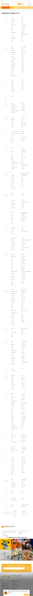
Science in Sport (13, 397)
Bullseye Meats (13, 75)
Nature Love (23, 299)
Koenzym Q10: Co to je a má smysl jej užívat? (5, 583)
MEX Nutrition (23, 263)
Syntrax (12, 429)
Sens (22, 401)
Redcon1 (12, 379)
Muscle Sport (23, 277)
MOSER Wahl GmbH (14, 271)
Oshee (22, 334)
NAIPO (12, 289)
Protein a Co (23, 356)
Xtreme (12, 493)
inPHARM (12, 202)
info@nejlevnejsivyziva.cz (16, 577)
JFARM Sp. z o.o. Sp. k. (24, 219)
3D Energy (14, 511)
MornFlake (22, 269)
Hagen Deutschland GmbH (25, 173)
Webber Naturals (23, 479)
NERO (12, 306)
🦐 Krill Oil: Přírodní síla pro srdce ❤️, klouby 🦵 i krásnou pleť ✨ (6, 588)
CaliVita (22, 80)
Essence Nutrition (23, 123)
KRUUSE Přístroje (23, 231)
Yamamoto (22, 498)
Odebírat (26, 568)
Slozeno (12, 408)
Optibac (22, 330)
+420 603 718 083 (24, 577)
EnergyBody (13, 119)
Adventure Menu (23, 24)
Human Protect (13, 188)
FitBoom (12, 135)
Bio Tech (22, 56)
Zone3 (12, 506)
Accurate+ (22, 19)
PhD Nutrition (23, 344)
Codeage (22, 87)
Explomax (12, 126)
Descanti (22, 103)
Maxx (12, 261)
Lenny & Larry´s (13, 243)
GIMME (12, 155)
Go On (22, 155)
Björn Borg (12, 62)
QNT (22, 368)
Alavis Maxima (23, 26)
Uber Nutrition (13, 446)
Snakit (22, 410)
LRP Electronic (13, 249)
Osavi (12, 334)
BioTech (22, 58)
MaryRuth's (23, 258)
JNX (11, 221)
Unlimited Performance (14, 450)
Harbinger (12, 175)
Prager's (12, 348)
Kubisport (12, 233)
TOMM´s (12, 438)
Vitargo (22, 468)
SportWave (12, 416)
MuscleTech (23, 279)
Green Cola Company (14, 166)
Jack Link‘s (12, 212)
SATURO (22, 395)
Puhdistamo (13, 360)
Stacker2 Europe (23, 418)
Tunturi (22, 442)
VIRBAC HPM (23, 461)
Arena (22, 38)
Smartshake (23, 408)
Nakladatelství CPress (24, 289)
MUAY (12, 275)
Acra (22, 21)
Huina (22, 186)
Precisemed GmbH (13, 350)
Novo (22, 312)
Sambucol (12, 393)
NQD (22, 314)
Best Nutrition (23, 52)
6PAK (14, 513)
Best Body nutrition (14, 52)
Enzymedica (13, 121)
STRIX (12, 422)
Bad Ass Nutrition (23, 46)
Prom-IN (22, 354)
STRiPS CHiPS (23, 420)
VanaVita (12, 457)
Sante (12, 395)
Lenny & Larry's (23, 243)
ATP (22, 40)
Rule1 (12, 386)
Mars (12, 258)
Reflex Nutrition (23, 379)
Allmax (12, 30)
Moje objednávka (14, 589)
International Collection (24, 202)
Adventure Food (13, 24)
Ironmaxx (22, 205)
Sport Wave (23, 414)
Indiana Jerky (23, 200)
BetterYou (22, 54)
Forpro (22, 139)
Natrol (22, 295)
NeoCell (22, 304)
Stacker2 (12, 418)
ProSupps (12, 356)
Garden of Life (23, 149)
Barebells (12, 48)
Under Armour (13, 448)
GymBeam (12, 168)
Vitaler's (22, 466)
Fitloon (12, 137)
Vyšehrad (12, 474)
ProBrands (22, 352)
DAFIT (12, 103)
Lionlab (12, 247)
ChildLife (22, 195)
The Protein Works (24, 436)
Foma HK (12, 139)
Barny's (22, 48)
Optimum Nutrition (13, 332)
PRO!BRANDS (13, 352)
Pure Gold (12, 362)
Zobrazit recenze (11, 527)
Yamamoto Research (14, 500)
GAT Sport (12, 151)
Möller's (12, 269)
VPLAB (12, 472)
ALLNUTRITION (13, 32)
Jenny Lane (12, 219)
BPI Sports (12, 71)
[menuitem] (6, 8)
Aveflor (12, 42)
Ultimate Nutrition (23, 446)
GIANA (22, 153)
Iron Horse (12, 205)
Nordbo (22, 308)
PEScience (12, 344)
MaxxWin (22, 261)
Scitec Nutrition (23, 397)
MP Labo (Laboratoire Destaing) (25, 271)
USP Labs (22, 452)
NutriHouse (23, 320)
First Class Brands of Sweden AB (16, 133)
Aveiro (22, 42)
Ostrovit (12, 336)
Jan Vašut (12, 217)
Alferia (12, 28)
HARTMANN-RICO (24, 175)
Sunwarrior (23, 422)
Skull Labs (22, 406)
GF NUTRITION (23, 151)
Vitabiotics (12, 464)
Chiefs (12, 195)
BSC (11, 73)
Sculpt (12, 399)
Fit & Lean (22, 133)
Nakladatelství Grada (14, 291)
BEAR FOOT (13, 50)
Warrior (12, 479)
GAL (11, 149)
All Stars (22, 28)
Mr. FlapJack (13, 273)
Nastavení (9, 593)
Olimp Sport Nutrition (24, 328)
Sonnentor (22, 412)
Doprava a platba (14, 587)
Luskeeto (22, 249)
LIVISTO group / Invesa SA (25, 247)
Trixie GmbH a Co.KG (14, 442)
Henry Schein (13, 181)
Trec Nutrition (23, 440)
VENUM (22, 459)
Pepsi (12, 342)
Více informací (10, 592)
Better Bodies (13, 54)
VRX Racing (23, 472)
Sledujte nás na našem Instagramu (17, 537)
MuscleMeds (13, 279)
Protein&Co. (23, 358)
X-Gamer (12, 491)
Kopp (22, 229)
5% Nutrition (24, 511)
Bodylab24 (12, 67)
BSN (22, 73)
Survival (22, 424)
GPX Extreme (13, 161)
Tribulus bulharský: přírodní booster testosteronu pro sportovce (5, 586)
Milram (22, 265)
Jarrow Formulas (23, 217)
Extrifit (22, 126)
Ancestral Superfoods (24, 34)
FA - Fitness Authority (14, 131)
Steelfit (12, 420)
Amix (12, 34)
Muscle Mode (13, 277)
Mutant (12, 281)
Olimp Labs (12, 328)
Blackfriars (22, 62)
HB (21, 177)
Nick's (22, 306)
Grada (22, 161)
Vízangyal (22, 470)
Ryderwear (12, 388)
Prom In (12, 354)
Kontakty (13, 588)
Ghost (12, 153)
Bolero (12, 69)
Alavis (12, 26)
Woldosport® (13, 486)
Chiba (22, 193)
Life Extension (13, 245)
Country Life (13, 89)
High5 (22, 181)
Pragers (22, 348)
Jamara (12, 215)
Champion (12, 193)
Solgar (12, 412)
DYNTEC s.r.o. (13, 112)
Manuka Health (23, 256)
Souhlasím (27, 594)
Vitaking (22, 464)
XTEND (22, 491)
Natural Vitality (13, 299)
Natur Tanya (13, 297)
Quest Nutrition (13, 370)
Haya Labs (12, 177)
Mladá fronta (23, 267)
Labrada (22, 238)
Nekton (12, 304)
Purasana (22, 360)
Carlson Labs (23, 82)
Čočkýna (12, 96)
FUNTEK (22, 141)
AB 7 (12, 17)
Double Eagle (13, 108)
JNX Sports (22, 221)
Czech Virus (13, 91)
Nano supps (23, 293)
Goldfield (12, 159)
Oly (11, 330)
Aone (22, 36)
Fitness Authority (23, 137)
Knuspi (22, 227)
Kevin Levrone (13, 227)
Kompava (12, 229)
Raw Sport (12, 377)
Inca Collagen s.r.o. (13, 200)
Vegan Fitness (23, 457)
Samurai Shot (23, 393)
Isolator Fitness (13, 207)
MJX (11, 267)
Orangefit (22, 332)
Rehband (12, 381)
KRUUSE (12, 231)
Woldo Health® (13, 484)
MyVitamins (12, 284)
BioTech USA (13, 60)
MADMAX (22, 254)
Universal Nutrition (24, 448)
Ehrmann (12, 117)
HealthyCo (12, 179)
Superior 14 (13, 424)
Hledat (19, 4)
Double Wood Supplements (15, 110)
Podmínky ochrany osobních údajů (15, 585)
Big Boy (12, 56)
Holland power (13, 186)
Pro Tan (22, 350)
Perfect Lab (23, 342)
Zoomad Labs (23, 506)
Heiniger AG (23, 179)
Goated (12, 157)
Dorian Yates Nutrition (14, 106)
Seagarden (22, 399)
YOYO (22, 500)
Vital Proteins (13, 466)
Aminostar (22, 32)
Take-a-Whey (23, 434)
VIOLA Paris (13, 461)
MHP (12, 265)
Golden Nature (23, 157)
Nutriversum (23, 322)
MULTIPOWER (23, 275)
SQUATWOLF (23, 416)
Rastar (22, 375)
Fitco (22, 135)
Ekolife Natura (23, 117)
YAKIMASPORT (13, 498)
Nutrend (12, 318)
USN (11, 452)
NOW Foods (13, 314)
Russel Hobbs (23, 386)
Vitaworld (12, 470)
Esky (22, 121)
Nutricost (12, 320)
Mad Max (12, 254)
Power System (23, 346)
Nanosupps (12, 295)
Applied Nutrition (13, 38)
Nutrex (22, 318)
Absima (22, 17)
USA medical (23, 450)
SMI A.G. (12, 410)
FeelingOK (22, 131)
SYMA (22, 427)
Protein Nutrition (13, 358)
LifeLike (22, 245)
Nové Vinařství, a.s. (24, 310)
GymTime (22, 168)
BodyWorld (23, 67)
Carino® (12, 82)
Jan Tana (22, 215)
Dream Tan (22, 110)
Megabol (12, 263)
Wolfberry (22, 486)
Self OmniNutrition (13, 401)
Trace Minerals (23, 438)
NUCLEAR (12, 316)
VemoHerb (12, 459)
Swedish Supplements (14, 427)
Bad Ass (12, 46)
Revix (22, 381)
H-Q (11, 173)
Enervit (22, 119)
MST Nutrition (23, 273)
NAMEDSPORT (13, 293)
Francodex (12, 141)
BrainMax (22, 71)
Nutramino (22, 316)
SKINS (12, 406)
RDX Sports (23, 377)
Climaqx (12, 87)
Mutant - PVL (23, 281)
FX (11, 143)
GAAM (12, 147)
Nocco (12, 308)
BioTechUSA (23, 60)
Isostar (22, 207)
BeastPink (22, 50)
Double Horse (23, 108)
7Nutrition (14, 515)
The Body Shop (13, 436)
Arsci (12, 40)
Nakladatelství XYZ (24, 291)
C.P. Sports (12, 80)
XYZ (21, 493)
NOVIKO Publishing (14, 312)
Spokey (12, 414)
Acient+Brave (13, 21)
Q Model (12, 368)
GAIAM (22, 147)
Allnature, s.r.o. (23, 30)
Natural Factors (23, 297)
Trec (11, 440)
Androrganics (13, 36)
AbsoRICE (12, 19)
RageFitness (13, 375)
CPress (22, 89)
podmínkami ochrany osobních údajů (15, 570)
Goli (21, 159)
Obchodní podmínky (14, 584)
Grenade (22, 166)
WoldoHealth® (23, 484)
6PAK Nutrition (24, 513)
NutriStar (12, 322)
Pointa (12, 346)
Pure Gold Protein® (24, 362)
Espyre (12, 123)
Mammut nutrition (13, 256)
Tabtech (12, 434)
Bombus (22, 69)
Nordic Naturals (13, 310)
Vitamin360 (13, 468)
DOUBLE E (22, 106)
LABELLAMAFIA (13, 238)
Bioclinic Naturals (13, 58)
